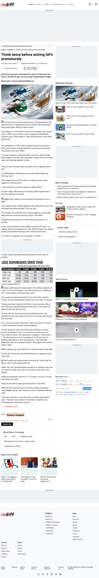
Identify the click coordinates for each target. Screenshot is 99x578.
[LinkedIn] (60, 574)
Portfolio (4, 557)
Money (47, 4)
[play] (76, 289)
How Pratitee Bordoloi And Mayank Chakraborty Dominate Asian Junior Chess (76, 193)
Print (51, 420)
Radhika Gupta (26, 436)
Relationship (22, 554)
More (70, 4)
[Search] (90, 4)
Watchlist (4, 554)
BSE (13, 436)
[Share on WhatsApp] (39, 574)
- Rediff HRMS (49, 528)
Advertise (14, 567)
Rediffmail (48, 516)
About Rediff (3, 568)
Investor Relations (47, 568)
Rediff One (48, 519)
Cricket (75, 528)
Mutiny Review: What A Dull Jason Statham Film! (77, 197)
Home (30, 4)
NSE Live (4, 548)
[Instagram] (52, 574)
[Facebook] (47, 574)
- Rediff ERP (49, 534)
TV (66, 4)
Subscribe (7, 424)
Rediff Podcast (77, 539)
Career (20, 551)
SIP (5, 436)
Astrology (76, 536)
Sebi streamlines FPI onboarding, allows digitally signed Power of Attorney (76, 187)
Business (10, 50)
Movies (75, 522)
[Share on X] (43, 574)
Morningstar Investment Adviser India (19, 441)
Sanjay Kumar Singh (10, 63)
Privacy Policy (22, 568)
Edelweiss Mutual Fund (68, 232)
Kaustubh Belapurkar (67, 237)
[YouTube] (56, 574)
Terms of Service (34, 568)
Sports (75, 525)
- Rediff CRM (49, 531)
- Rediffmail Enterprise (52, 522)
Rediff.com (76, 567)
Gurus (63, 4)
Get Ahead (76, 531)
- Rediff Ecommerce (51, 525)
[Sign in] (96, 4)
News (38, 4)
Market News (5, 551)
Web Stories (61, 279)
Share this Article (11, 68)
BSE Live (4, 545)
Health (20, 545)
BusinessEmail (56, 4)
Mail (33, 4)
